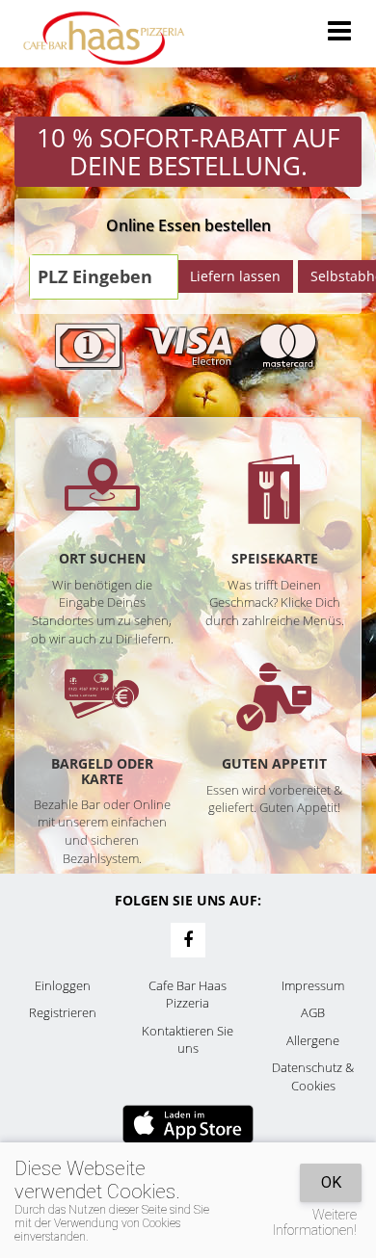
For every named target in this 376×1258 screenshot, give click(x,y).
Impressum (313, 985)
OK (331, 1182)
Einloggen (63, 985)
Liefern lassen (235, 276)
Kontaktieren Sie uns (187, 1040)
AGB (313, 1012)
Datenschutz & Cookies (313, 1076)
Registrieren (62, 1012)
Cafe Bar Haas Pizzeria (187, 994)
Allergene (312, 1040)
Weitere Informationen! (315, 1222)
